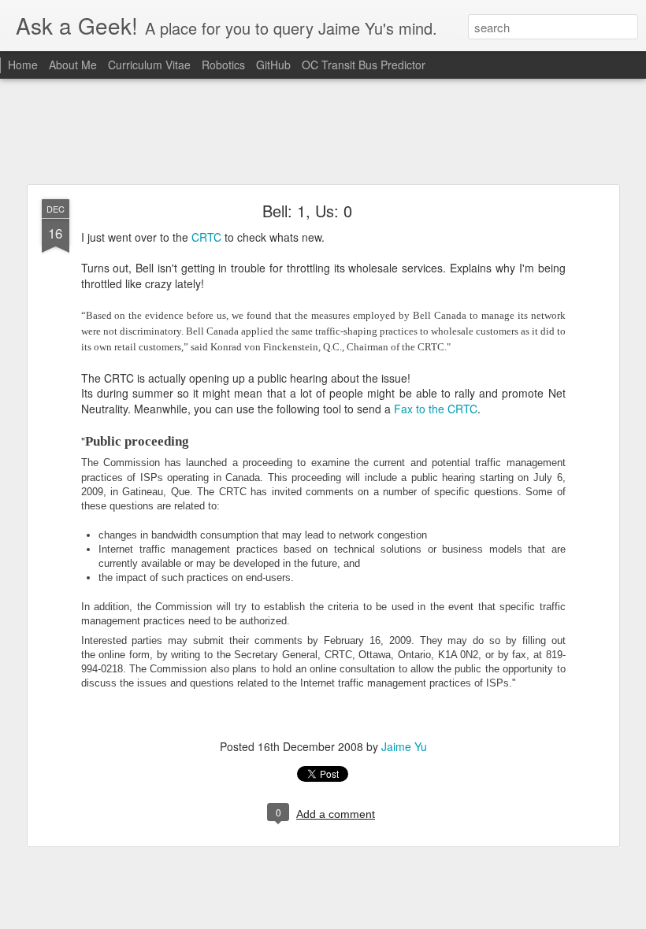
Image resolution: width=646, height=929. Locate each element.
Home (23, 64)
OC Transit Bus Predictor (363, 64)
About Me (73, 64)
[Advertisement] (323, 132)
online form (124, 655)
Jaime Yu (404, 746)
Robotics (223, 64)
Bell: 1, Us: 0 (307, 210)
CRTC (208, 237)
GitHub (273, 64)
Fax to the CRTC (435, 408)
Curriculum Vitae (151, 64)
